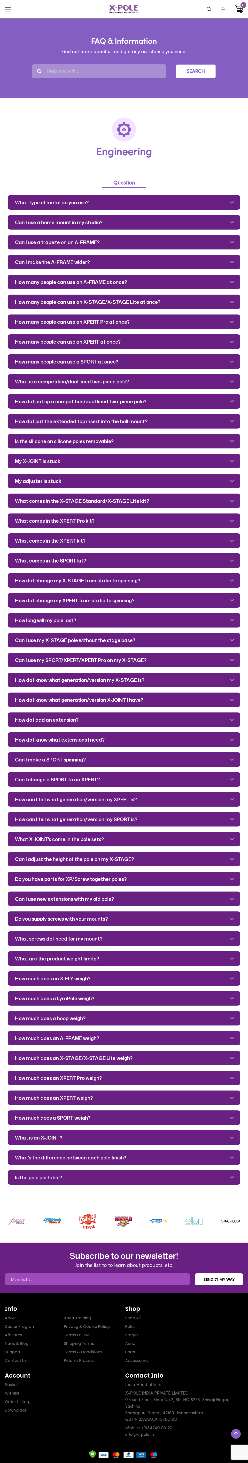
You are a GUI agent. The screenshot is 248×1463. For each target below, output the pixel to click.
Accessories (136, 1360)
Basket (11, 1385)
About (11, 1318)
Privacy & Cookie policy (87, 1326)
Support (12, 1352)
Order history (18, 1402)
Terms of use (77, 1335)
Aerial (130, 1343)
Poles (130, 1326)
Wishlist (12, 1393)
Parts (130, 1352)
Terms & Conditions (83, 1352)
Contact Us (16, 1360)
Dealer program (20, 1326)
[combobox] (99, 71)
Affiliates (13, 1335)
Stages (132, 1335)
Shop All (133, 1318)
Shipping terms (79, 1343)
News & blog (17, 1343)
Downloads (16, 1410)
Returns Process (79, 1360)
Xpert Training (77, 1318)
